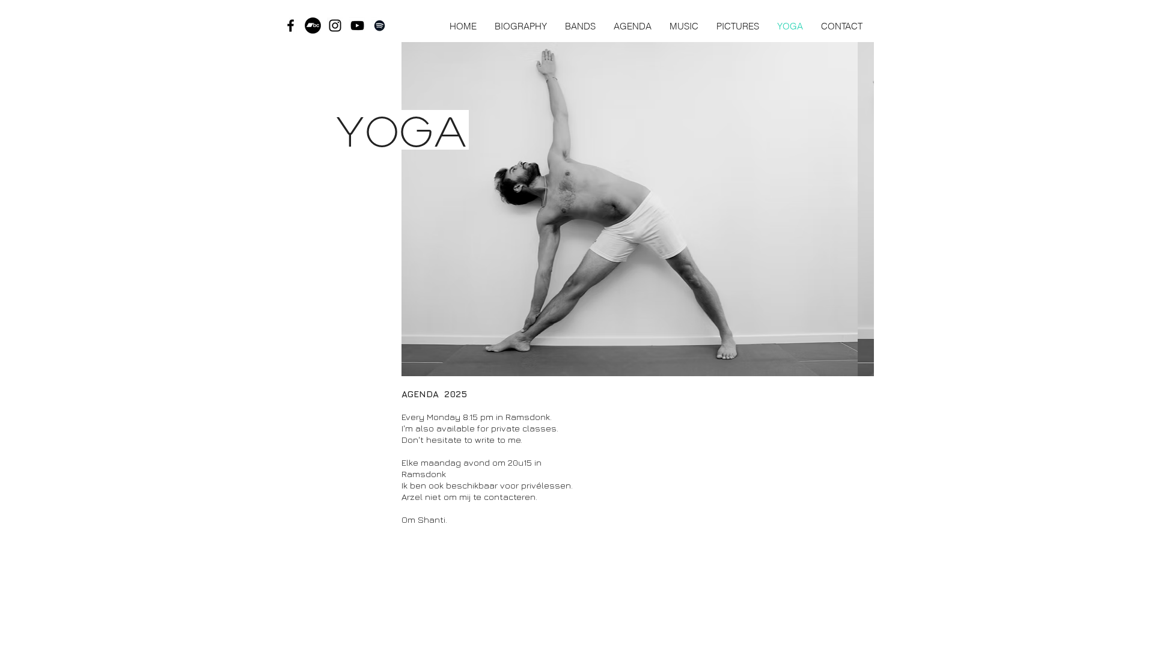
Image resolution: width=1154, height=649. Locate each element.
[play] (849, 365)
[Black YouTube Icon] (357, 25)
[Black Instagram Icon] (335, 25)
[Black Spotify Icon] (379, 25)
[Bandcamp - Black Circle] (313, 25)
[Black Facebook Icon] (290, 25)
